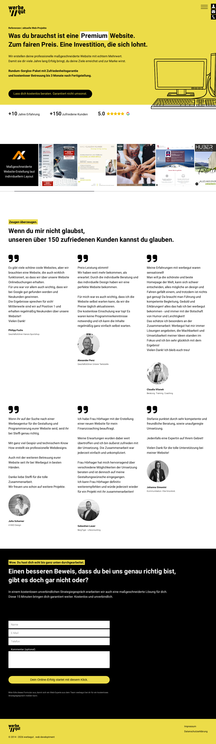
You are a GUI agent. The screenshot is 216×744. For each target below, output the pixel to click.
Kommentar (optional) (23, 649)
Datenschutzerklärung (196, 731)
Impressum (190, 726)
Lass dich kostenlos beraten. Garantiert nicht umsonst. (50, 93)
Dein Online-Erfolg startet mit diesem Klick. (59, 679)
